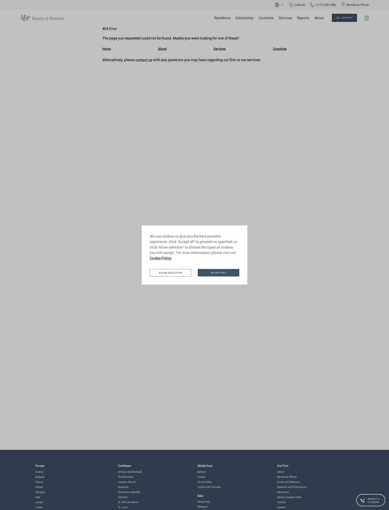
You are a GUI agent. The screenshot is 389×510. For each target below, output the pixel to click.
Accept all (218, 272)
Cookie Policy (160, 258)
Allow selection (170, 272)
